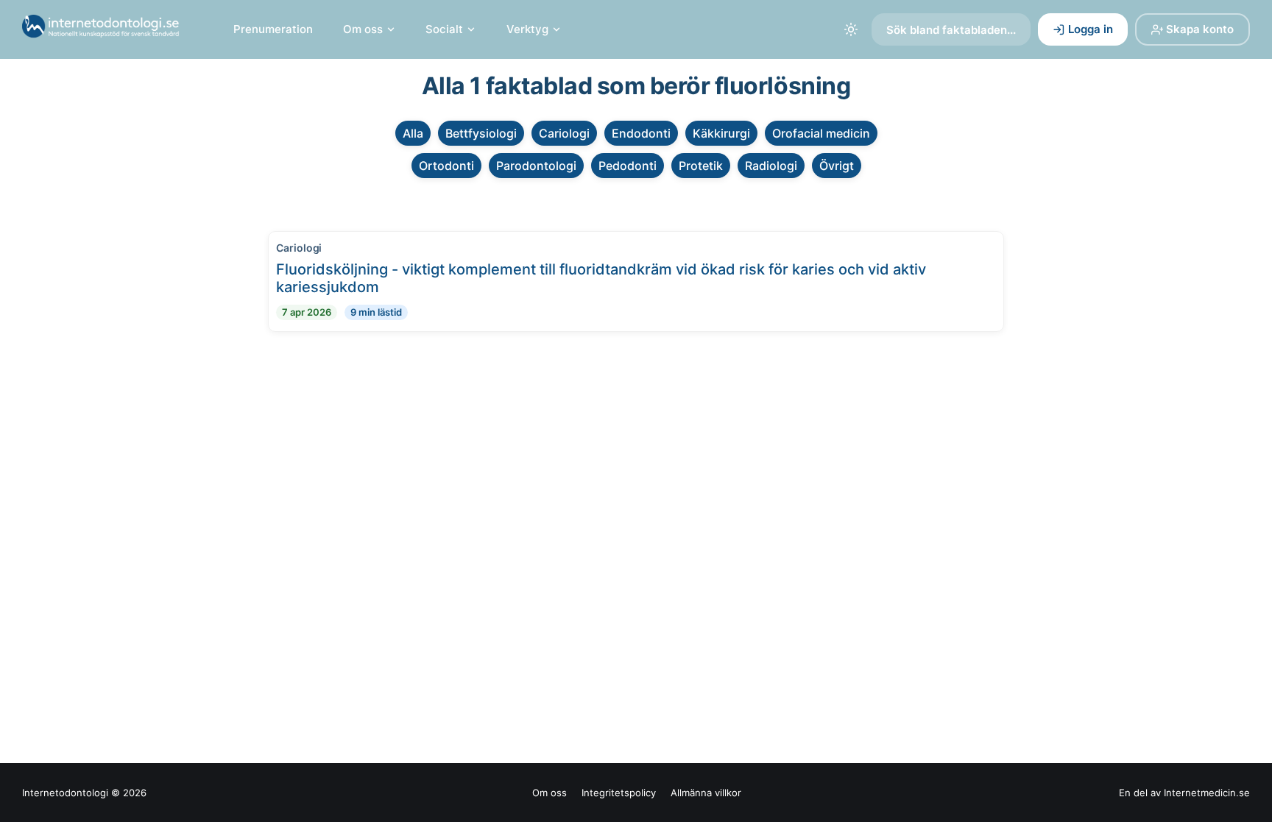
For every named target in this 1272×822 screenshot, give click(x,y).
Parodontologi (536, 165)
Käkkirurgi (721, 133)
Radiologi (771, 165)
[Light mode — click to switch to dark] (851, 29)
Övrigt (836, 165)
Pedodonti (627, 165)
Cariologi (564, 133)
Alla (413, 133)
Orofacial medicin (821, 133)
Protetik (701, 165)
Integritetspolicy (619, 792)
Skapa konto (1200, 29)
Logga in (1090, 29)
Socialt (444, 29)
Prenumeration (273, 29)
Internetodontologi (65, 792)
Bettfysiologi (481, 133)
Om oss (363, 29)
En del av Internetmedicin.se (1184, 792)
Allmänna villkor (706, 792)
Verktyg (527, 29)
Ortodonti (446, 165)
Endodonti (641, 133)
